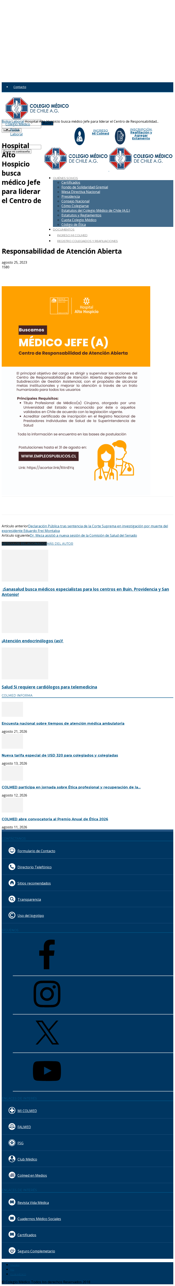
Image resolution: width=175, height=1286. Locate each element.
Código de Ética (73, 224)
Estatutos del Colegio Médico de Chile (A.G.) (95, 210)
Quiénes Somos (65, 178)
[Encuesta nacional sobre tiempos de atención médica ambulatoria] (12, 715)
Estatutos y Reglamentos (81, 215)
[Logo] (76, 169)
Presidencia (70, 196)
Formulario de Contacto (36, 851)
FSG (20, 1143)
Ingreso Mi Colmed (72, 235)
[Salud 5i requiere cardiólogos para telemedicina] (25, 678)
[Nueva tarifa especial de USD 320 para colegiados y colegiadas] (12, 747)
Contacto (19, 87)
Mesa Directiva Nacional (80, 191)
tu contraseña (50, 126)
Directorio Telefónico (35, 867)
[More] (102, 273)
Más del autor (60, 544)
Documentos (63, 229)
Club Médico (27, 1159)
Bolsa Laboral (16, 132)
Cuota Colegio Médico (78, 220)
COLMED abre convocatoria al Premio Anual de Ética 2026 (55, 819)
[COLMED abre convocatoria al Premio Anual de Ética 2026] (12, 811)
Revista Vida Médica (33, 1202)
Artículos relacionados (24, 544)
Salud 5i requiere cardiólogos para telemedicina (49, 687)
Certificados (70, 182)
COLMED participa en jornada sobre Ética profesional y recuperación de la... (71, 787)
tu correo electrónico (55, 147)
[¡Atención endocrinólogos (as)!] (25, 631)
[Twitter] (56, 274)
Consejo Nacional (75, 201)
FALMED (24, 1127)
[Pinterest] (71, 274)
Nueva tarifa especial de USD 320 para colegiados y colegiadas (60, 755)
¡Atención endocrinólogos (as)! (33, 640)
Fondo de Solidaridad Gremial (84, 187)
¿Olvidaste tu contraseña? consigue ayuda (31, 135)
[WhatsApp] (87, 274)
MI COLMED (27, 1110)
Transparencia (29, 899)
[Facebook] (41, 274)
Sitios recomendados (34, 883)
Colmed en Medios (32, 1175)
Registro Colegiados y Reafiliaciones (87, 241)
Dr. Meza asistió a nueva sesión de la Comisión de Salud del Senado (83, 535)
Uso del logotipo (31, 915)
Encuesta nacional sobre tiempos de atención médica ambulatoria (63, 723)
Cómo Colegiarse (75, 205)
